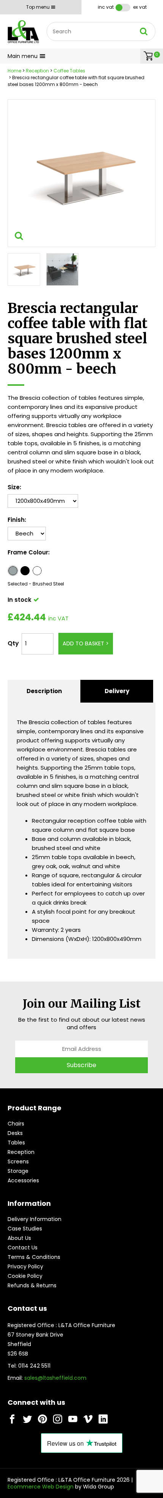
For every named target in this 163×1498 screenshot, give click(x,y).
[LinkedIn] (103, 1419)
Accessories (23, 1180)
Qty (13, 643)
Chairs (16, 1123)
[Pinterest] (42, 1419)
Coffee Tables (69, 70)
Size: (14, 487)
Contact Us (23, 1247)
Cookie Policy (25, 1276)
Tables (16, 1142)
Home (14, 70)
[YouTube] (72, 1419)
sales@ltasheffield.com (55, 1378)
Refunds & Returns (32, 1285)
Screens (18, 1161)
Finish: (17, 520)
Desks (15, 1133)
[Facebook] (12, 1419)
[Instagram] (57, 1419)
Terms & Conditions (34, 1257)
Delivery (117, 691)
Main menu (23, 56)
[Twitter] (27, 1419)
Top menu (38, 7)
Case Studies (25, 1228)
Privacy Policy (25, 1266)
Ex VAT (140, 7)
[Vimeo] (87, 1419)
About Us (19, 1238)
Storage (18, 1171)
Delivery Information (34, 1219)
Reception (37, 70)
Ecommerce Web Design (41, 1486)
